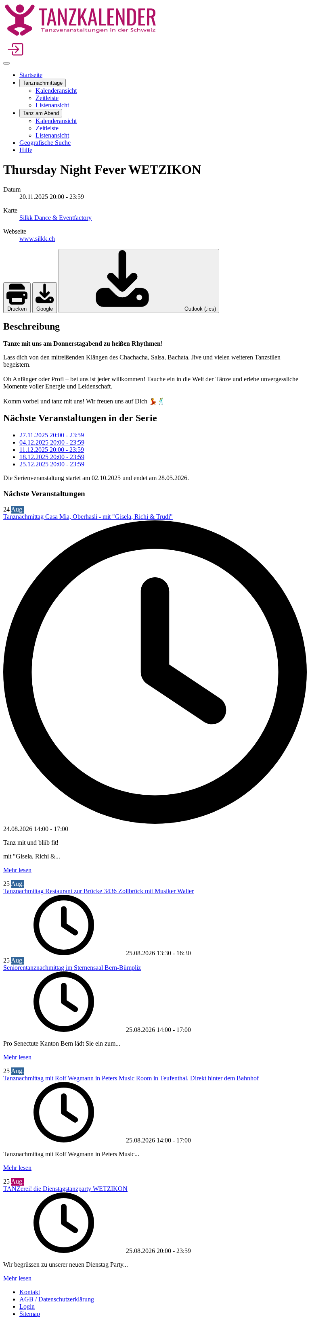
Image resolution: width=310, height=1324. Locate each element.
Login (27, 1306)
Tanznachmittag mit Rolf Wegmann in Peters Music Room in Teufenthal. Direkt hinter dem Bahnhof (131, 1078)
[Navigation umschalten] (6, 63)
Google (44, 309)
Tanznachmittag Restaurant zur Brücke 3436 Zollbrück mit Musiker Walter (98, 891)
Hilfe (25, 149)
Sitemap (29, 1313)
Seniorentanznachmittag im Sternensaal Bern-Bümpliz (72, 967)
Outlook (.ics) (199, 309)
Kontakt (29, 1291)
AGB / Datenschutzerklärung (56, 1299)
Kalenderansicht (56, 90)
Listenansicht (52, 105)
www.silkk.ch (37, 238)
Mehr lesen (17, 870)
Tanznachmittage (43, 83)
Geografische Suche (45, 142)
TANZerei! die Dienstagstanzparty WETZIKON (65, 1188)
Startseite (30, 74)
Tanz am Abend (41, 113)
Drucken (17, 309)
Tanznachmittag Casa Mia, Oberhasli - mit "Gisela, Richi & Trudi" (88, 516)
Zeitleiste (47, 97)
